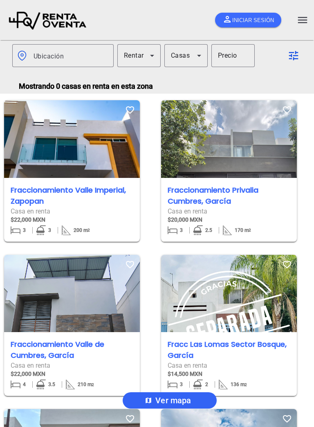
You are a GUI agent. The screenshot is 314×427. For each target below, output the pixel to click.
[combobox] (70, 56)
